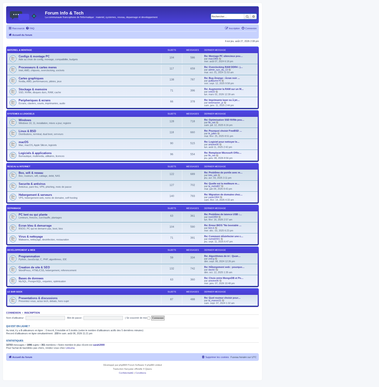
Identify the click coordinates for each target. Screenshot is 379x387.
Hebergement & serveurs (35, 194)
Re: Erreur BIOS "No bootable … (222, 225)
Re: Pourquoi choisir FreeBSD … (223, 130)
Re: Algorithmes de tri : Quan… (222, 256)
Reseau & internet (18, 166)
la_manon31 (214, 300)
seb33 (211, 91)
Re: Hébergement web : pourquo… (224, 267)
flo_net (211, 122)
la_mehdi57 (214, 186)
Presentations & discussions (38, 298)
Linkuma (70, 348)
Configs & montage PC (34, 56)
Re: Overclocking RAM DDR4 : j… (223, 67)
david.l (211, 269)
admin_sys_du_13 (218, 69)
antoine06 (213, 144)
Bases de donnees (31, 278)
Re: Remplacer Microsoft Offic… (222, 152)
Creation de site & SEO (34, 267)
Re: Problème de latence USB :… (223, 214)
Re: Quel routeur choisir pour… (222, 297)
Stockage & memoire (33, 89)
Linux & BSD (27, 131)
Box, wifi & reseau (31, 172)
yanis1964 (213, 197)
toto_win (212, 175)
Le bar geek (14, 292)
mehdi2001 (214, 239)
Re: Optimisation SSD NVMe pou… (224, 119)
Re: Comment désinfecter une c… (223, 236)
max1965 (213, 58)
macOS (24, 142)
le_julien (212, 133)
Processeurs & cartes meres (38, 67)
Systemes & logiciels (20, 114)
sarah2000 (99, 344)
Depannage (14, 208)
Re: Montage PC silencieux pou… (223, 56)
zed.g (211, 258)
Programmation (29, 256)
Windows (25, 120)
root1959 (213, 217)
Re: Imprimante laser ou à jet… (222, 100)
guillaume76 (214, 80)
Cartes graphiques (31, 78)
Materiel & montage (19, 50)
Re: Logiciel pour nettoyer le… (222, 141)
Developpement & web (21, 250)
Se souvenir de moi (136, 317)
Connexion (13, 312)
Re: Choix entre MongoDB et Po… (223, 278)
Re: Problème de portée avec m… (223, 172)
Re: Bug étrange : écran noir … (222, 78)
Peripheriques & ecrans (34, 100)
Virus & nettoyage (31, 236)
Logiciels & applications (35, 153)
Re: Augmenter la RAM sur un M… (224, 89)
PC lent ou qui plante (33, 214)
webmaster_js (215, 102)
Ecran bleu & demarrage (35, 225)
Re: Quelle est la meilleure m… (222, 183)
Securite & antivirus (32, 183)
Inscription (32, 312)
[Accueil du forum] (26, 14)
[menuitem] (30, 28)
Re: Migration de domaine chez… (223, 194)
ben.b (211, 228)
